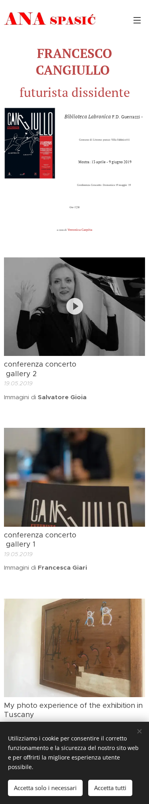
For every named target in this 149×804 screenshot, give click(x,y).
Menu (137, 20)
